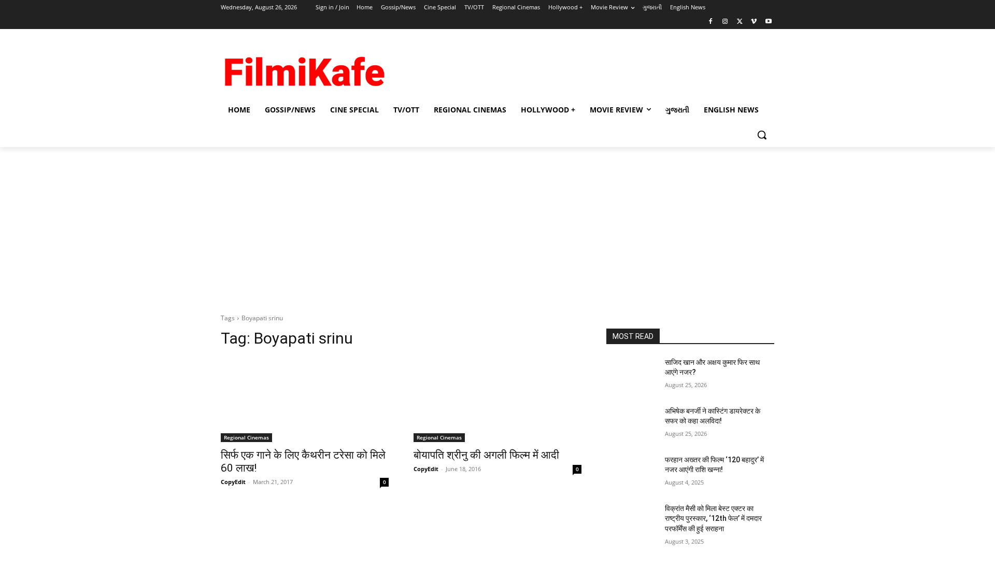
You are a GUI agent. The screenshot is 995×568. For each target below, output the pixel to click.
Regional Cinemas (246, 437)
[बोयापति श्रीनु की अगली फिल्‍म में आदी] (497, 400)
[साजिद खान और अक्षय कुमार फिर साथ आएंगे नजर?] (631, 375)
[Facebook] (711, 22)
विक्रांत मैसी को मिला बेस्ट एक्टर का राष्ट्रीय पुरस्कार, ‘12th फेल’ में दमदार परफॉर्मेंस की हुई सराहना (713, 518)
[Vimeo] (754, 22)
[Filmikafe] (304, 68)
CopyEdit (233, 482)
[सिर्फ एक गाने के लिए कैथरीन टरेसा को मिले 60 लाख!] (305, 400)
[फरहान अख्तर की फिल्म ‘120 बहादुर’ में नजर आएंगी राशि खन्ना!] (631, 472)
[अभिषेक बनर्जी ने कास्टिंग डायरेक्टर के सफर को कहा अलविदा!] (631, 424)
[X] (740, 22)
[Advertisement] (575, 67)
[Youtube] (768, 22)
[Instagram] (725, 22)
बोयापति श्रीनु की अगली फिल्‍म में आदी (486, 455)
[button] (761, 134)
